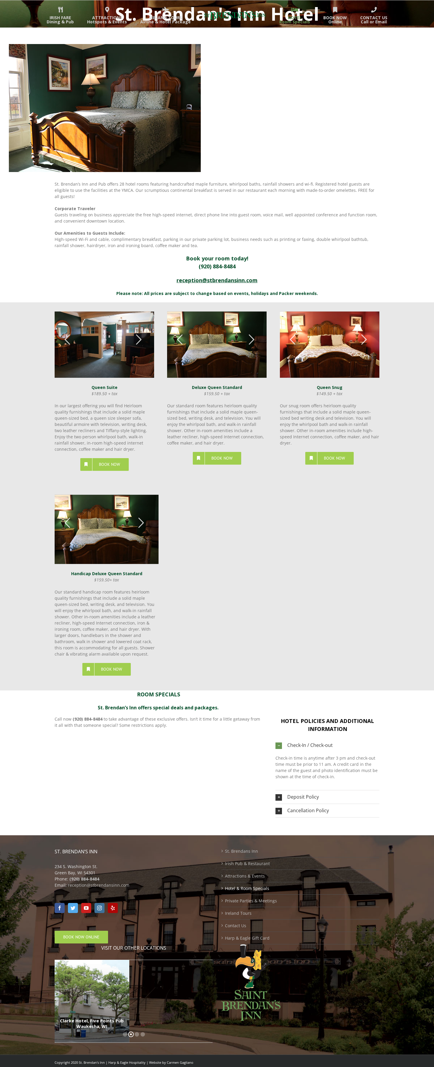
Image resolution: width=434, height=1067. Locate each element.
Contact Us (235, 925)
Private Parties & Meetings (251, 901)
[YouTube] (86, 908)
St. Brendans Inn (241, 851)
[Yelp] (113, 908)
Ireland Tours (238, 913)
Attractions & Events (245, 876)
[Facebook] (60, 908)
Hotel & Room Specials (247, 888)
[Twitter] (73, 908)
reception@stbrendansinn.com (98, 885)
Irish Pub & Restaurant (247, 863)
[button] (327, 745)
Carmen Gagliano (180, 1062)
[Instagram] (99, 908)
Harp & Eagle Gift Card (247, 938)
